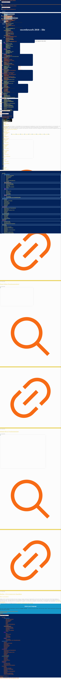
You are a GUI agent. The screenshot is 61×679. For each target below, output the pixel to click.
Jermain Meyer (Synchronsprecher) (9, 431)
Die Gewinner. (24, 42)
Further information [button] (3, 612)
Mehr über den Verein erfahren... (11, 129)
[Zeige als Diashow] (3, 94)
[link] (9, 615)
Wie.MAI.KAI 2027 (5, 110)
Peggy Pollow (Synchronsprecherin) (9, 284)
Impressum (19, 603)
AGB (28, 603)
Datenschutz (24, 603)
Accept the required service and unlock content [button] (9, 611)
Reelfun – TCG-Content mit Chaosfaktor (11, 594)
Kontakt (31, 603)
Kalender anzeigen (3, 112)
